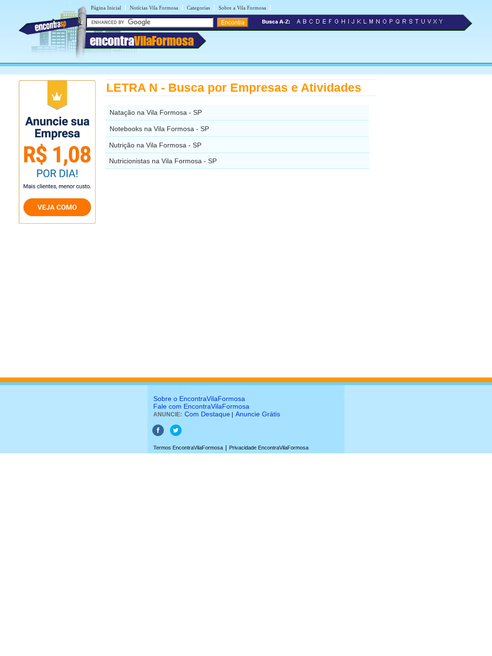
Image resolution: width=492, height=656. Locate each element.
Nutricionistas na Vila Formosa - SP (163, 161)
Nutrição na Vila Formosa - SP (155, 145)
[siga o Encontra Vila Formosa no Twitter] (176, 434)
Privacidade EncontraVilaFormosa (268, 447)
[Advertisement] (426, 223)
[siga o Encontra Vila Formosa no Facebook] (158, 434)
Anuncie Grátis (257, 414)
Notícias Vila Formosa (154, 8)
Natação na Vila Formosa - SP (156, 112)
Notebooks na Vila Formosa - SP (159, 129)
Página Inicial (106, 8)
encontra (142, 41)
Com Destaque (207, 414)
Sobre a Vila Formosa (242, 8)
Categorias (198, 8)
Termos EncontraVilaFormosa (188, 447)
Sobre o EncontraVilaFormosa (199, 398)
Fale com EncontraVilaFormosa (201, 406)
